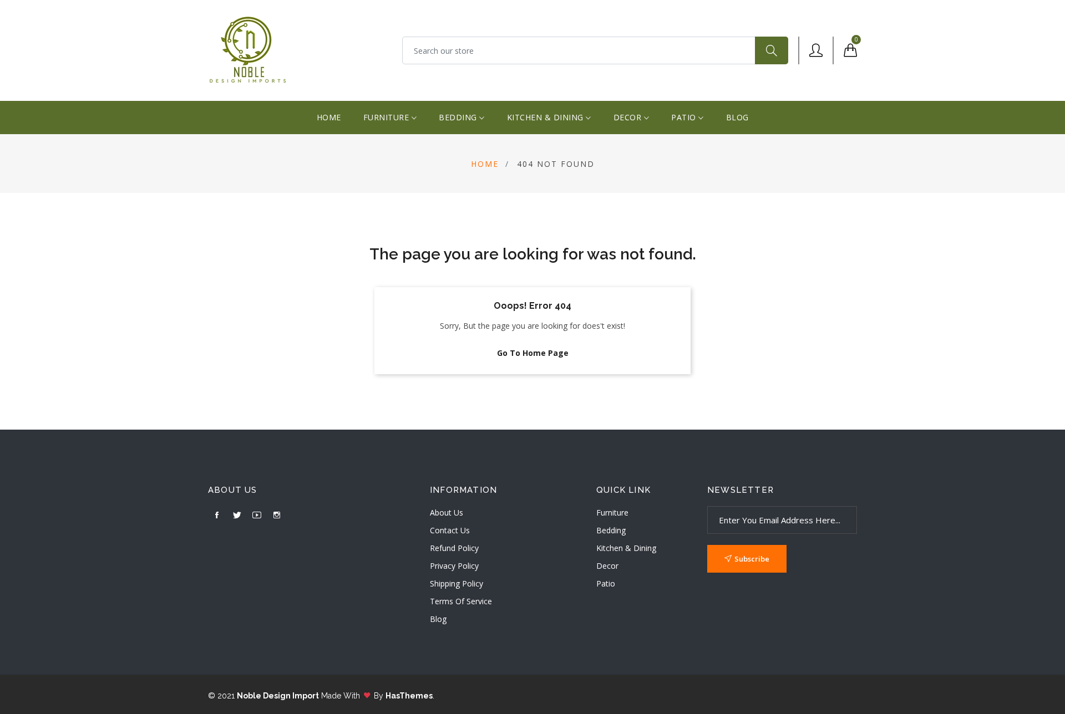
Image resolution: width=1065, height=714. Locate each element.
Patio (605, 583)
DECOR (628, 117)
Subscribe (751, 559)
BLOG (737, 117)
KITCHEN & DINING (546, 117)
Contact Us (450, 530)
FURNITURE (387, 117)
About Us (446, 512)
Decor (607, 565)
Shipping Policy (456, 583)
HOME (329, 117)
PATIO (684, 117)
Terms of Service (461, 601)
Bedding (611, 530)
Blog (438, 619)
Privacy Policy (454, 565)
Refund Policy (454, 548)
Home (485, 164)
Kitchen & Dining (626, 548)
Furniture (612, 512)
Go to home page (533, 353)
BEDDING (459, 117)
